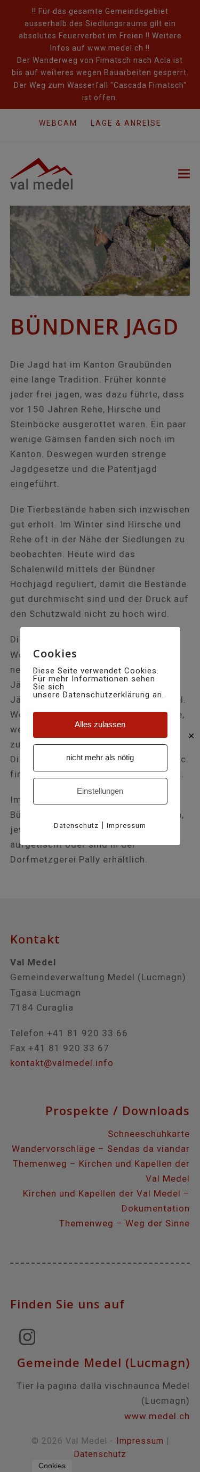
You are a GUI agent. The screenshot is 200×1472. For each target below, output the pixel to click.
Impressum (126, 825)
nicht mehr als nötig (100, 757)
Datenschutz (76, 825)
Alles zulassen (100, 724)
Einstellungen (100, 790)
